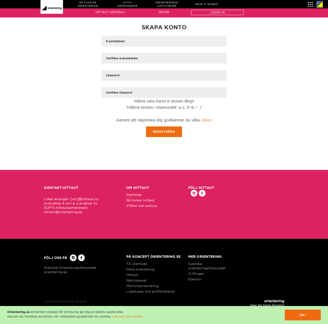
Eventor (194, 279)
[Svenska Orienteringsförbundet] (319, 4)
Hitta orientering (140, 269)
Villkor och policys (141, 206)
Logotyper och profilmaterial (150, 291)
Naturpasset (136, 280)
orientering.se (55, 272)
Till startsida (136, 264)
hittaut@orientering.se (63, 212)
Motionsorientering (142, 286)
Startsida (133, 195)
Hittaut (132, 275)
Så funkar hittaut (140, 200)
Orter (164, 12)
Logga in (217, 12)
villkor (206, 120)
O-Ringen (196, 274)
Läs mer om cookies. (127, 316)
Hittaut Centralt (111, 12)
